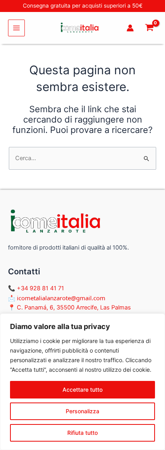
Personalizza (82, 411)
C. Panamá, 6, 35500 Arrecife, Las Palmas (74, 307)
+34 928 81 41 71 (40, 288)
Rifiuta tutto (82, 432)
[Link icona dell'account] (130, 28)
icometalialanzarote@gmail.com (61, 298)
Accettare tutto (82, 389)
